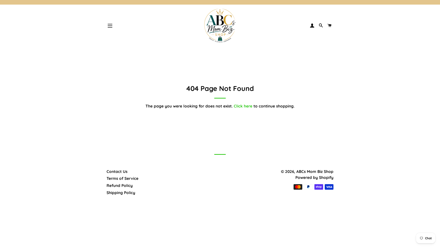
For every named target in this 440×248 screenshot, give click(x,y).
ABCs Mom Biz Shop (314, 171)
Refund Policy (120, 185)
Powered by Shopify (314, 177)
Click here (243, 106)
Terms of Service (122, 178)
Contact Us (117, 171)
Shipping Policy (121, 192)
